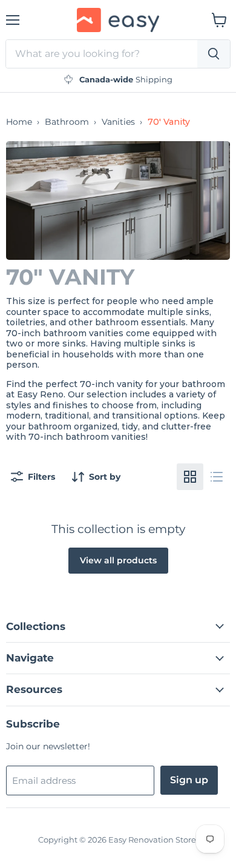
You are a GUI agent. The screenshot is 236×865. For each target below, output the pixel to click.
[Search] (213, 54)
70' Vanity (169, 121)
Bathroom (67, 121)
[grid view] (190, 476)
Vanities (118, 121)
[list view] (216, 476)
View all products (118, 560)
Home (19, 121)
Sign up (189, 780)
